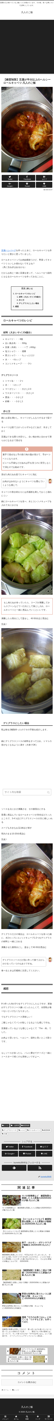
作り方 (21, 300)
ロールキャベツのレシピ (25, 294)
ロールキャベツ (34, 1130)
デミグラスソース (10, 1130)
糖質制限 (26, 1125)
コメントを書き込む (27, 1382)
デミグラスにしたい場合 (29, 303)
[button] (48, 792)
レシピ (6, 1125)
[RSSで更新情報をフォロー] (40, 1168)
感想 (17, 306)
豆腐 (5, 1134)
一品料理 (16, 1125)
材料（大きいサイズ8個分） (30, 297)
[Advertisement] (27, 47)
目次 (23, 288)
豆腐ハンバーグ (8, 250)
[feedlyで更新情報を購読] (14, 1168)
